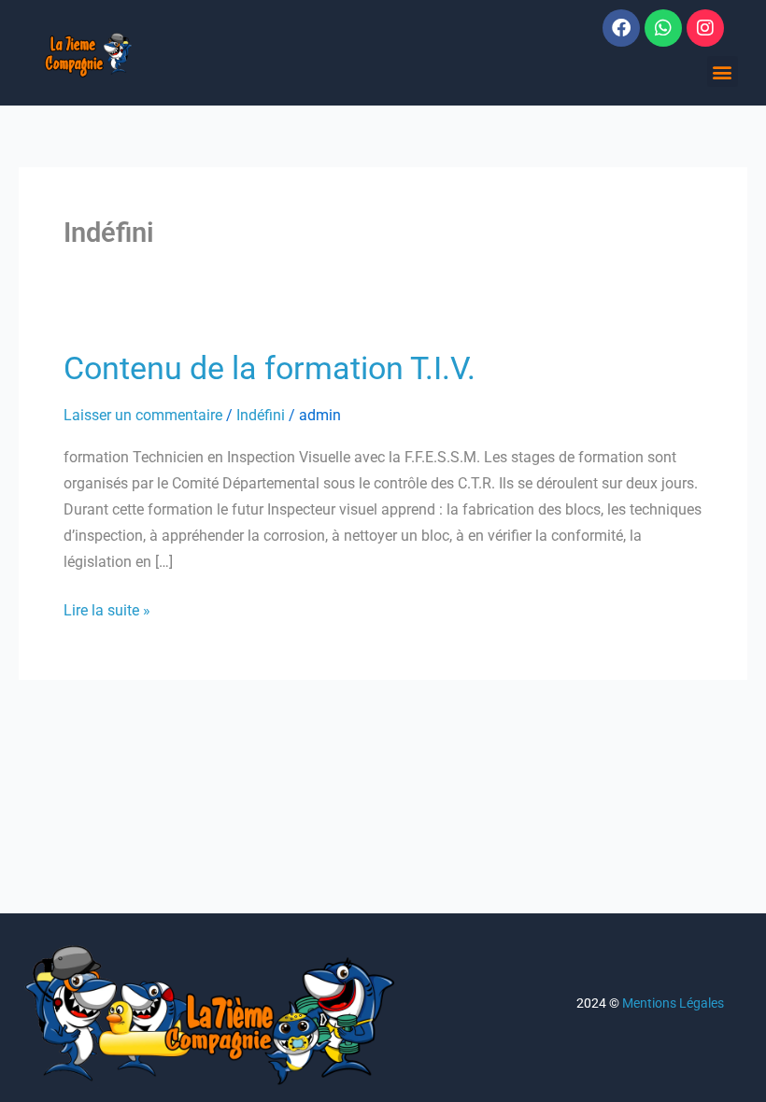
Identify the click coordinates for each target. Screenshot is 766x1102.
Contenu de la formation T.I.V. (269, 368)
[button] (722, 71)
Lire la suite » (107, 608)
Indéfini (260, 415)
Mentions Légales (673, 1003)
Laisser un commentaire (143, 415)
